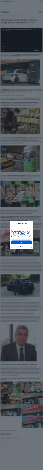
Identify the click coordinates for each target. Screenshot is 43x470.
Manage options (21, 246)
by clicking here (22, 234)
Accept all (21, 242)
